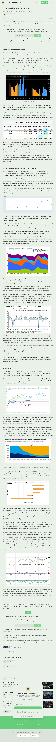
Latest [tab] (8, 679)
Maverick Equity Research (30, 464)
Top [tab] (5, 679)
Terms (33, 732)
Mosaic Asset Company (11, 13)
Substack (21, 739)
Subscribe (44, 2)
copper (38, 527)
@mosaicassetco (7, 632)
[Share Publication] (39, 2)
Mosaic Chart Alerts (24, 39)
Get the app (34, 735)
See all (6, 711)
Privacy (29, 732)
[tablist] (9, 661)
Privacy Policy (38, 712)
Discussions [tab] (13, 679)
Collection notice (39, 732)
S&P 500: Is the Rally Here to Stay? (11, 684)
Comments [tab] (6, 661)
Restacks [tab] (12, 661)
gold (42, 527)
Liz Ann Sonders (29, 101)
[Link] (1, 49)
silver (48, 527)
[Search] (36, 2)
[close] (41, 687)
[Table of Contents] (1, 371)
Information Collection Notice (28, 712)
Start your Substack (24, 735)
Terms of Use (34, 711)
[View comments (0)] (9, 18)
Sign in (52, 2)
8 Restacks (19, 647)
